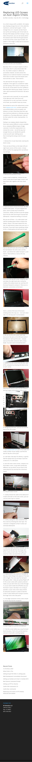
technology (25, 18)
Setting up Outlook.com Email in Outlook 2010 (15, 679)
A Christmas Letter (8, 668)
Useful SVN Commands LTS (10, 686)
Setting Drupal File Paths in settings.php (14, 674)
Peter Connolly (9, 18)
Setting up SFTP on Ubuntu (10, 684)
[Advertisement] (16, 737)
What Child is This (8, 671)
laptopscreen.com (11, 107)
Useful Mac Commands (9, 689)
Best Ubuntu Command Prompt (11, 681)
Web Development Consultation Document (15, 676)
